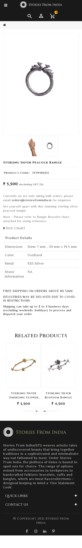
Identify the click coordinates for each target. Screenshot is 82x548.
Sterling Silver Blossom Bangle (58, 395)
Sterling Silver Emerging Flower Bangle (23, 395)
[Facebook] (27, 531)
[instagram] (36, 531)
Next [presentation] (44, 411)
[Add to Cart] (24, 381)
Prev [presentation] (37, 411)
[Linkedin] (45, 531)
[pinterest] (53, 531)
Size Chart (15, 228)
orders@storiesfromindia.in (32, 200)
